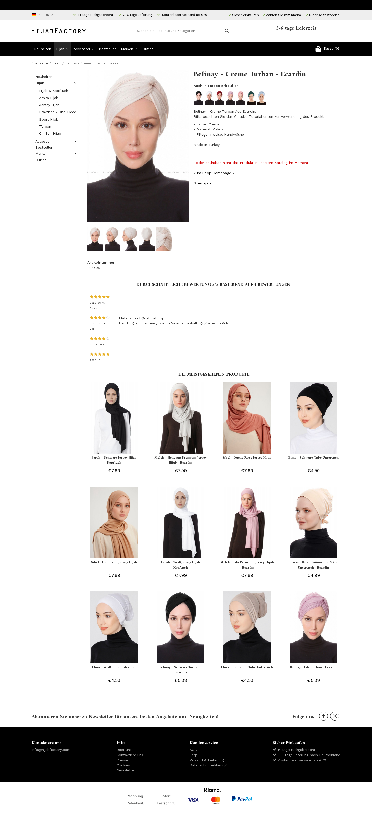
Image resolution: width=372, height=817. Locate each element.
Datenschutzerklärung (208, 765)
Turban (45, 126)
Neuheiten (42, 49)
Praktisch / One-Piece (57, 112)
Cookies (123, 765)
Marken (127, 49)
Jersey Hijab (49, 105)
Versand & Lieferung (207, 760)
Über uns (124, 750)
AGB (193, 750)
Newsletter (126, 770)
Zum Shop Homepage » (214, 173)
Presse (122, 760)
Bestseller (107, 49)
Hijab (60, 49)
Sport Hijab (48, 119)
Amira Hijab (48, 98)
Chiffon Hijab (50, 133)
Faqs (194, 755)
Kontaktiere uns (130, 755)
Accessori (82, 49)
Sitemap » (202, 183)
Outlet (147, 49)
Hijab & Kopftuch (53, 91)
